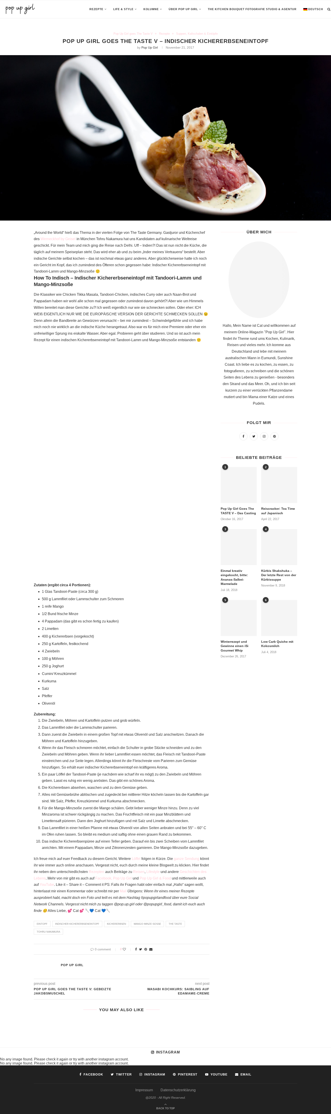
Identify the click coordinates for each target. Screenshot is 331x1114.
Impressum (144, 1090)
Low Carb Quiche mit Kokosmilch (277, 644)
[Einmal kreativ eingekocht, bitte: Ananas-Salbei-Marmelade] (239, 547)
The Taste (175, 923)
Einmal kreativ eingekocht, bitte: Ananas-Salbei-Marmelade (234, 577)
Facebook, (103, 878)
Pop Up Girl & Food (155, 878)
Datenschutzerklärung (178, 1090)
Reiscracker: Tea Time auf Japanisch (278, 511)
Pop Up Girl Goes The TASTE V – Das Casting (238, 511)
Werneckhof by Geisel (58, 239)
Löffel (136, 859)
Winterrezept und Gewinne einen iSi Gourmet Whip (234, 646)
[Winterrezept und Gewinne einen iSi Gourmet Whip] (239, 618)
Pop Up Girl (149, 47)
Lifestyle (153, 872)
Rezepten (96, 872)
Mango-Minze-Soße (147, 923)
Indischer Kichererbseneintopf (77, 923)
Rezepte (96, 9)
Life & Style (123, 9)
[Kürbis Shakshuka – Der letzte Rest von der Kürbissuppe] (279, 547)
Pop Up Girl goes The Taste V (133, 33)
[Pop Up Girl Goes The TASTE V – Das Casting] (239, 485)
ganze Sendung (186, 859)
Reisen (139, 872)
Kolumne (151, 9)
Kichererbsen (116, 923)
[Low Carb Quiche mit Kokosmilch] (279, 618)
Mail (123, 891)
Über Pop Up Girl (183, 9)
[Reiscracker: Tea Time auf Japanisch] (279, 485)
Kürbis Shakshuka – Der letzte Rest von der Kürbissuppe (278, 575)
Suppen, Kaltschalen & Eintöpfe (197, 33)
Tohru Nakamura (48, 931)
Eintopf (42, 923)
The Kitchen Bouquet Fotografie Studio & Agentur (252, 9)
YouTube (47, 884)
